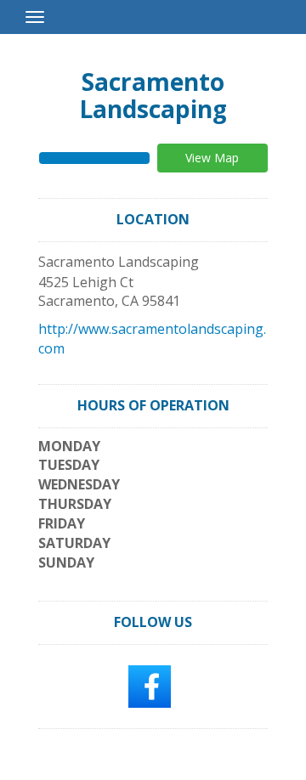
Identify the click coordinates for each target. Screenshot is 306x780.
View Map (212, 158)
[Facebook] (149, 684)
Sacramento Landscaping (153, 95)
